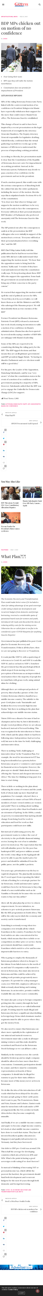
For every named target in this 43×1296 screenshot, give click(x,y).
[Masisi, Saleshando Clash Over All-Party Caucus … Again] (32, 492)
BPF (29, 404)
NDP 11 (21, 1192)
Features (4, 550)
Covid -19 (8, 1190)
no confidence (12, 406)
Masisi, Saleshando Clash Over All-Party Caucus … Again (32, 503)
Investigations (7, 16)
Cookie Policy (13, 1290)
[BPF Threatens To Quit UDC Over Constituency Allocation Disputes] (10, 493)
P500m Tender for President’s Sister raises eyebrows (10, 528)
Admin (5, 38)
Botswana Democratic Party (16, 404)
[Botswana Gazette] (21, 4)
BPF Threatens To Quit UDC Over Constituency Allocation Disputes (10, 505)
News (16, 16)
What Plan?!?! (13, 556)
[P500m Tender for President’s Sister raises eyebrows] (10, 517)
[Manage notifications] (37, 1291)
